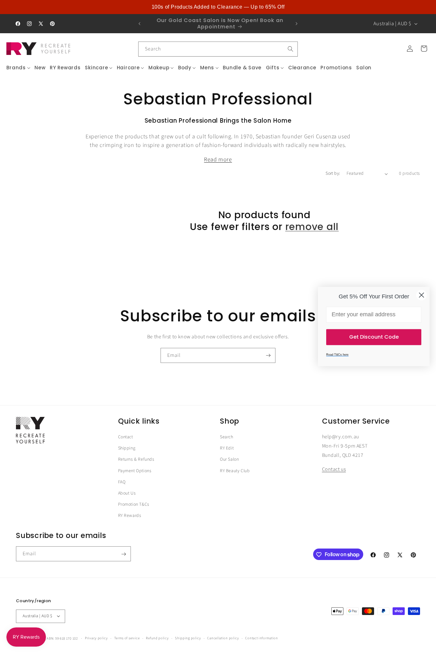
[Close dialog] (421, 295)
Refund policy (157, 637)
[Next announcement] (296, 24)
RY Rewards (129, 515)
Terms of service (127, 637)
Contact (125, 437)
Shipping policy (188, 637)
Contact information (261, 637)
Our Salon (229, 460)
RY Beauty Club (235, 471)
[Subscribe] (268, 355)
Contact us (334, 469)
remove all (312, 227)
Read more (218, 160)
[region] (218, 7)
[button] (18, 68)
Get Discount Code (374, 337)
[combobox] (218, 49)
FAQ (122, 482)
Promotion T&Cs (133, 504)
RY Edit (227, 448)
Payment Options (135, 471)
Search (226, 437)
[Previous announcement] (139, 24)
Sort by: (333, 173)
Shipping (127, 448)
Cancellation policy (223, 637)
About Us (127, 493)
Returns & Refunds (136, 460)
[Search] (290, 49)
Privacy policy (96, 637)
